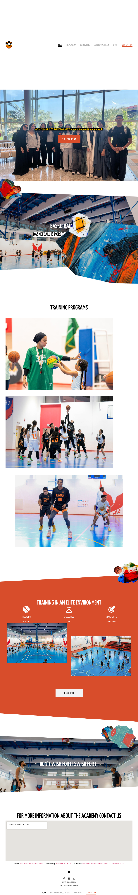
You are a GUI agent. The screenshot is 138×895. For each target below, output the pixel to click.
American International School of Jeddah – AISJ (103, 863)
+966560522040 (63, 863)
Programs (78, 892)
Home (60, 44)
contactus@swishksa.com (31, 863)
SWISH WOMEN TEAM (101, 44)
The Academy (71, 44)
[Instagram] (69, 878)
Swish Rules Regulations (60, 892)
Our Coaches (85, 44)
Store (115, 44)
